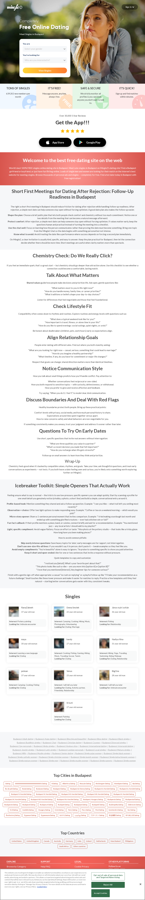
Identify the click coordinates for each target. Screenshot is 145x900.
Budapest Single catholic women (22, 757)
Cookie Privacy (82, 866)
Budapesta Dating (114, 799)
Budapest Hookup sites (67, 746)
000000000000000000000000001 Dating (31, 783)
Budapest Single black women (117, 753)
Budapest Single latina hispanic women (117, 757)
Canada (46, 841)
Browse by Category (16, 866)
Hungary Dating (44, 810)
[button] (130, 7)
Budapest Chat (49, 742)
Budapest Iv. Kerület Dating (105, 789)
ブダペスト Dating (97, 815)
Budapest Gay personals (21, 746)
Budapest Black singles (119, 739)
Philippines (129, 841)
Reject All (108, 885)
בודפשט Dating (64, 815)
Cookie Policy (42, 887)
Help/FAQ (45, 866)
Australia (57, 841)
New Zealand (116, 841)
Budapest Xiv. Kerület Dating (67, 799)
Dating (7, 783)
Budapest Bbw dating (97, 739)
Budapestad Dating (132, 799)
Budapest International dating (93, 746)
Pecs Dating (86, 810)
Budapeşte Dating (80, 805)
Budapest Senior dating (62, 753)
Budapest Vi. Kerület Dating (46, 794)
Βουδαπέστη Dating (13, 815)
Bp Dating (136, 783)
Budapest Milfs (19, 753)
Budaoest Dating (42, 789)
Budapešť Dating (98, 805)
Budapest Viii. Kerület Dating (98, 794)
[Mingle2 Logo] (14, 7)
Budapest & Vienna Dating (80, 789)
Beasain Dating (85, 783)
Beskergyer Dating (103, 783)
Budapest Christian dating (70, 742)
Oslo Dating (59, 810)
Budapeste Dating (11, 805)
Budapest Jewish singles (23, 750)
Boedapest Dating (121, 783)
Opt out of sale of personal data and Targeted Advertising (107, 876)
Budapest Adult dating (23, 739)
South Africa (64, 846)
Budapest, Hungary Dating (93, 799)
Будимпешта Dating (48, 815)
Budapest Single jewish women (84, 757)
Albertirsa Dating (68, 783)
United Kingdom (32, 841)
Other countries (79, 846)
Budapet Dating (63, 805)
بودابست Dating (80, 815)
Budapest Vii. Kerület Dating (72, 794)
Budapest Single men (49, 760)
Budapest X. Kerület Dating (124, 794)
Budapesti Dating (29, 805)
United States (17, 841)
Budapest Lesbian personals (71, 750)
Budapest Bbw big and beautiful (72, 739)
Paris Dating (72, 810)
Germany (69, 841)
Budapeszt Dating (46, 805)
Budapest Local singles (96, 750)
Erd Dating (14, 810)
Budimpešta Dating (116, 805)
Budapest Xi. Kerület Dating (15, 799)
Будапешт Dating (30, 815)
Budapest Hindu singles (44, 746)
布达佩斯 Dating (115, 815)
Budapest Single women (125, 760)
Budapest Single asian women (88, 753)
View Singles (45, 70)
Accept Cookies (100, 893)
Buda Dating (26, 789)
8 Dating (55, 783)
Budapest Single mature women (23, 760)
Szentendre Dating (116, 810)
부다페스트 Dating (132, 815)
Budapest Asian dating (46, 739)
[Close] (140, 884)
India (79, 841)
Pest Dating (99, 810)
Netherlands (101, 841)
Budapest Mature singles (119, 750)
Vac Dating (131, 810)
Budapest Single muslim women (74, 760)
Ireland (88, 841)
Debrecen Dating (134, 805)
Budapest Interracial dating (121, 746)
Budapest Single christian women (54, 757)
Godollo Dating (28, 810)
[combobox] (45, 49)
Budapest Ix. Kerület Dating (130, 789)
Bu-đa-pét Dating (11, 789)
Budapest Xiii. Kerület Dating (41, 799)
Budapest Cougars (92, 742)
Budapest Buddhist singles (29, 742)
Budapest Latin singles (47, 750)
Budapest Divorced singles (114, 742)
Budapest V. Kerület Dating (21, 794)
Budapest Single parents (101, 760)
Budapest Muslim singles (39, 753)
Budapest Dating (59, 789)
